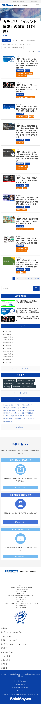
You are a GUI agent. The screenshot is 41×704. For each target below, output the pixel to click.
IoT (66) (18, 405)
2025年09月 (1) (8, 354)
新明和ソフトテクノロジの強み (11, 632)
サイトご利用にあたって (20, 681)
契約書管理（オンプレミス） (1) (25, 418)
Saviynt (32, 97)
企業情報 (4, 628)
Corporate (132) (8, 405)
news (22, 40)
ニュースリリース (7, 652)
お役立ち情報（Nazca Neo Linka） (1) (23, 387)
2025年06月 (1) (8, 362)
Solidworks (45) (27, 405)
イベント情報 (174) (9, 380)
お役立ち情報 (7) (9, 384)
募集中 (30, 73)
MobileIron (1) (31, 415)
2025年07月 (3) (8, 360)
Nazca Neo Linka (21, 75)
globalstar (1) (8, 421)
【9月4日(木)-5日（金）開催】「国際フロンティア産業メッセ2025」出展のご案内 (26, 240)
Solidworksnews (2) (18, 413)
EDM (26, 116)
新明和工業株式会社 (18, 1)
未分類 (22, 44)
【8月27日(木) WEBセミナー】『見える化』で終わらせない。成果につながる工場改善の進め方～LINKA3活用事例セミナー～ (27, 63)
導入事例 (4, 648)
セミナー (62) (21, 380)
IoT (26, 73)
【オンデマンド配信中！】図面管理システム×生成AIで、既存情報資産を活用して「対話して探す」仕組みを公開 (27, 200)
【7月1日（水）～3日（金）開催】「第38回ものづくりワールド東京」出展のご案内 (27, 108)
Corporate (20, 73)
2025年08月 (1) (8, 357)
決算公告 (4, 668)
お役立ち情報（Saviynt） (10, 44)
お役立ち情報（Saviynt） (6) (25, 384)
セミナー (15, 40)
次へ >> (36, 278)
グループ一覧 (33, 1)
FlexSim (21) (22, 410)
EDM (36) (6, 407)
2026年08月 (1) (8, 331)
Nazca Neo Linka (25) (10, 410)
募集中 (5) (7, 413)
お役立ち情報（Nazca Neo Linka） (12, 47)
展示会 (29, 44)
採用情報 (4, 664)
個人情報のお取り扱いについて (20, 687)
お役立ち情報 (31, 40)
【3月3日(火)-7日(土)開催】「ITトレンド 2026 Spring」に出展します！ (27, 180)
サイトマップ (20, 690)
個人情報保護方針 (20, 684)
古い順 (37, 51)
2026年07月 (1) (8, 334)
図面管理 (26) (25, 407)
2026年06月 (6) (8, 337)
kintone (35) (15, 407)
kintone (19, 188)
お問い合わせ (5, 660)
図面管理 (31, 116)
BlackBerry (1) (20, 415)
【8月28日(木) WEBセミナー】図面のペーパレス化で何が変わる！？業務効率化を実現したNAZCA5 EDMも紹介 (27, 263)
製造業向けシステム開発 (9, 640)
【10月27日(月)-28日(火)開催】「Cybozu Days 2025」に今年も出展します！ (27, 221)
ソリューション (6, 636)
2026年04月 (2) (8, 343)
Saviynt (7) (32, 410)
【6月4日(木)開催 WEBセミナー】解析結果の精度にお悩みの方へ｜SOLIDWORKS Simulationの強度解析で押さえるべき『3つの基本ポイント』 (27, 131)
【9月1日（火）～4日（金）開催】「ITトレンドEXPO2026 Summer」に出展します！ (27, 88)
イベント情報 (6, 40)
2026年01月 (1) (8, 348)
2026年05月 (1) (8, 340)
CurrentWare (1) (8, 418)
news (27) (31, 380)
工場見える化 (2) (9, 415)
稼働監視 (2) (29, 413)
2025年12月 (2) (8, 351)
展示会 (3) (7, 387)
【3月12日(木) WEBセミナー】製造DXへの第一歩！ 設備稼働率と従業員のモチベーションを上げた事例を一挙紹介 (27, 156)
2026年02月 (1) (8, 346)
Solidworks (20, 142)
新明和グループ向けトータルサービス (13, 644)
